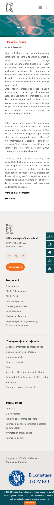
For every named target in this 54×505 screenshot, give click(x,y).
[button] (27, 42)
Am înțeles (30, 503)
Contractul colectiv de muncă (20, 387)
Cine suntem (12, 286)
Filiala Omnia (12, 296)
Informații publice (15, 301)
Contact (11, 198)
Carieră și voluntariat (16, 306)
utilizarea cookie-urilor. (41, 499)
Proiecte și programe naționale (21, 418)
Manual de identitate (16, 316)
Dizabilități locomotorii (18, 192)
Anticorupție (12, 382)
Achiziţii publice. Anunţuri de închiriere (25, 372)
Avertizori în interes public (19, 433)
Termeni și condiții (15, 438)
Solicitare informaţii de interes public (24, 347)
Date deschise (13, 413)
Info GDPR (11, 408)
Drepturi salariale (14, 357)
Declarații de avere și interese (21, 352)
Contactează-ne (15, 267)
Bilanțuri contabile (15, 362)
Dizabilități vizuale (16, 42)
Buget (9, 367)
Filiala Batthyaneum (16, 291)
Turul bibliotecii (13, 311)
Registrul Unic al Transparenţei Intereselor (27, 377)
